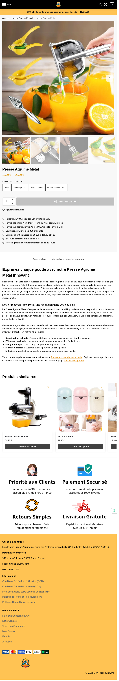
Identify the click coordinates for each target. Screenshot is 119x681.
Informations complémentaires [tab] (67, 259)
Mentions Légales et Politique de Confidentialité (26, 591)
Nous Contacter (10, 621)
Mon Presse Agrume (74, 360)
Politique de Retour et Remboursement (22, 597)
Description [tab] (39, 259)
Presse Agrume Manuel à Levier (66, 357)
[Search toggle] (100, 4)
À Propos (7, 641)
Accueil (5, 18)
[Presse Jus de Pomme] (28, 407)
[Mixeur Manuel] (80, 407)
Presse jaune (36, 187)
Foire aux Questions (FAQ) (16, 616)
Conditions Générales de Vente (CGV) (21, 586)
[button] (12, 200)
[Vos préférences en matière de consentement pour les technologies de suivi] (114, 510)
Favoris (6, 636)
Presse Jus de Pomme (17, 436)
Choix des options (80, 446)
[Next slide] (109, 78)
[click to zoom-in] (59, 78)
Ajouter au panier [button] (27, 446)
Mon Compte (8, 631)
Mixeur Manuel (65, 436)
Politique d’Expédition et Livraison (19, 602)
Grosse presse (19, 187)
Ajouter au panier (65, 201)
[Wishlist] (48, 387)
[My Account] (105, 5)
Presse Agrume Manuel (22, 18)
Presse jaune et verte (56, 187)
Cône (6, 187)
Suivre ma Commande (13, 626)
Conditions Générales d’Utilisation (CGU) (23, 581)
